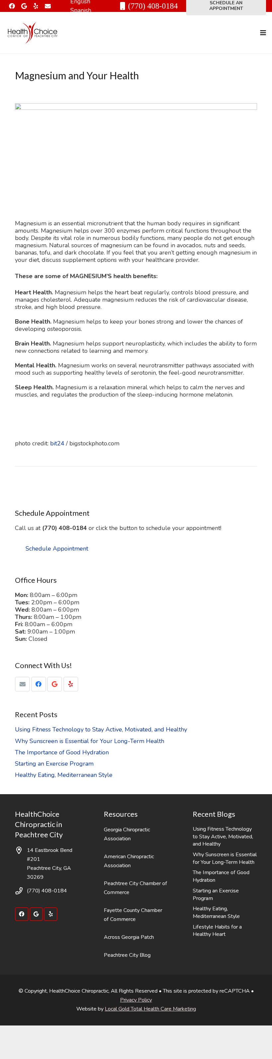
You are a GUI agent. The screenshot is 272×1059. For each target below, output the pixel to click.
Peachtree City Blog (127, 955)
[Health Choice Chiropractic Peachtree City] (32, 32)
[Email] (22, 684)
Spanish (80, 10)
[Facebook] (12, 6)
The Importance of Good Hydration (62, 752)
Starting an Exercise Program (54, 764)
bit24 (57, 443)
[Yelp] (36, 6)
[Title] (48, 6)
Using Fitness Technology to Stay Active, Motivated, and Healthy (101, 729)
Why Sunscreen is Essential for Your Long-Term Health (89, 741)
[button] (263, 33)
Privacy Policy (136, 1000)
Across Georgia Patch (129, 937)
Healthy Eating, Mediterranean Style (63, 775)
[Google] (24, 6)
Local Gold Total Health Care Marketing (150, 1009)
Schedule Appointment (57, 549)
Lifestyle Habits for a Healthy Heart (217, 930)
